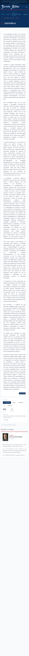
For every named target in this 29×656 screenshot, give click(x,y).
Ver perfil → (12, 438)
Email (14, 402)
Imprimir (8, 402)
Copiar (6, 419)
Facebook (20, 402)
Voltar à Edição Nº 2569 (9, 424)
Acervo (8, 14)
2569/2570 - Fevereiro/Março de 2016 (16, 14)
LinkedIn (10, 405)
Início (3, 14)
